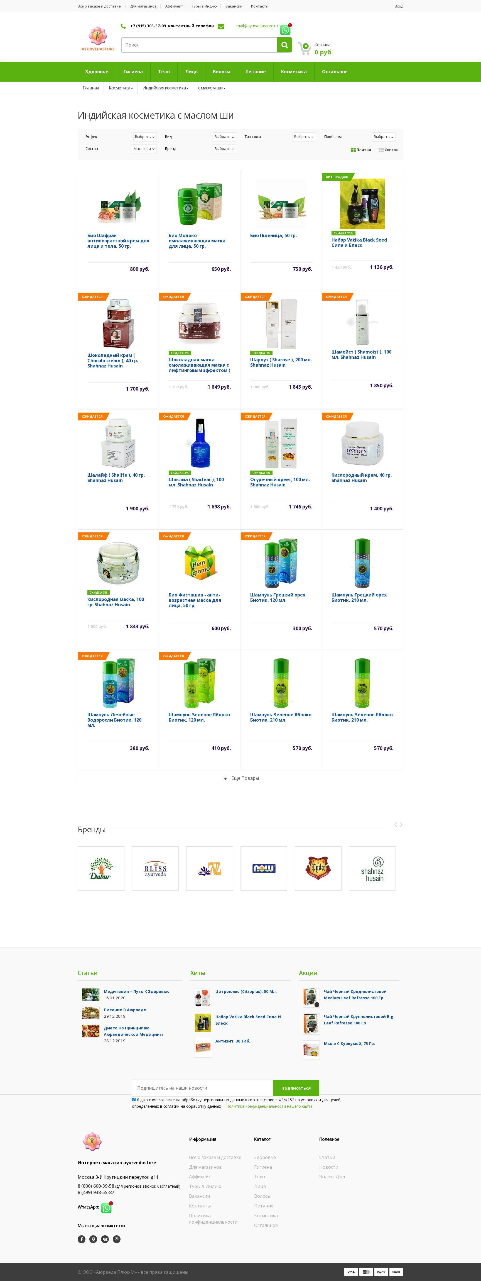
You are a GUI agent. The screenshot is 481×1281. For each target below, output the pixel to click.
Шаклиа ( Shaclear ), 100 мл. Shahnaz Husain (196, 482)
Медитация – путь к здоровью (137, 991)
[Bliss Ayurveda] (155, 868)
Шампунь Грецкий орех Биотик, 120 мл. (277, 597)
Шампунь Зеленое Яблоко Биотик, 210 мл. (280, 717)
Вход (399, 6)
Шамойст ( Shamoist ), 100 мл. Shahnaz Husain (361, 354)
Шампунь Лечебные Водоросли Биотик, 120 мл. (114, 720)
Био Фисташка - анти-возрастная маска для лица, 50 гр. (195, 600)
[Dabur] (101, 868)
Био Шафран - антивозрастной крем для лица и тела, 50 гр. (118, 241)
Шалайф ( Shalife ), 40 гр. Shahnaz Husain (116, 478)
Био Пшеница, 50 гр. (273, 235)
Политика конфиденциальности (213, 1218)
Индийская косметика (164, 88)
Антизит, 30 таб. (232, 1041)
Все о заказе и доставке (99, 6)
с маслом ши (210, 88)
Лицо (260, 1186)
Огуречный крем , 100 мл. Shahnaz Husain (280, 482)
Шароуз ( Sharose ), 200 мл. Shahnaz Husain (281, 362)
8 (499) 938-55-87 (96, 1192)
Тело (259, 1176)
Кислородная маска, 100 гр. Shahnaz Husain (115, 602)
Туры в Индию (204, 6)
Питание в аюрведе (125, 1009)
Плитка (363, 149)
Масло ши (142, 148)
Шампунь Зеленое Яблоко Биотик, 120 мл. (199, 717)
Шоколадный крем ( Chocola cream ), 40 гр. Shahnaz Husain (112, 361)
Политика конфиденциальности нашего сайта (270, 1106)
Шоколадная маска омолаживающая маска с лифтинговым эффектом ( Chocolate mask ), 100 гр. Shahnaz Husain (199, 365)
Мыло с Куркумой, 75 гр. (349, 1043)
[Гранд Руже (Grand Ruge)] (318, 868)
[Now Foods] (263, 868)
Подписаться (296, 1088)
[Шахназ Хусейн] (372, 868)
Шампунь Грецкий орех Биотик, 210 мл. (359, 597)
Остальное (266, 1225)
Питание (263, 1206)
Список (391, 149)
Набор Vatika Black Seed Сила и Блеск (359, 242)
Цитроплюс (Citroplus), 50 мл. (246, 991)
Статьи (327, 1157)
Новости (328, 1167)
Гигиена (263, 1167)
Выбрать (143, 136)
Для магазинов (143, 6)
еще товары (245, 778)
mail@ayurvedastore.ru (257, 25)
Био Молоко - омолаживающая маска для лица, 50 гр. (197, 241)
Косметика (119, 88)
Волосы (262, 1196)
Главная (91, 88)
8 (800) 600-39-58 (96, 1186)
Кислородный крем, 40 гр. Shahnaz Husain (362, 478)
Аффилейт (174, 6)
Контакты (260, 6)
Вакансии (233, 6)
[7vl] (209, 868)
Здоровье (265, 1157)
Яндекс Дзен (333, 1176)
